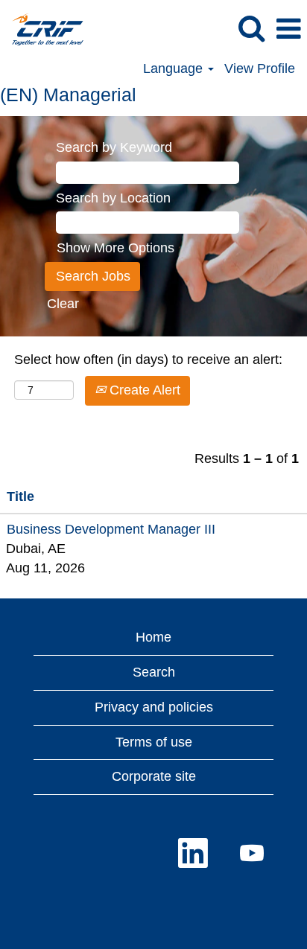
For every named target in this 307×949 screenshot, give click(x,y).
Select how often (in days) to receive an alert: (148, 359)
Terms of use (153, 742)
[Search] (251, 29)
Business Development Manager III (111, 529)
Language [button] (174, 68)
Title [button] (20, 496)
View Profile (259, 68)
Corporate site (154, 776)
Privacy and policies (154, 707)
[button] (288, 29)
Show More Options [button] (115, 247)
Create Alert (143, 390)
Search (154, 672)
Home (153, 637)
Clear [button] (63, 303)
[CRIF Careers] (42, 28)
